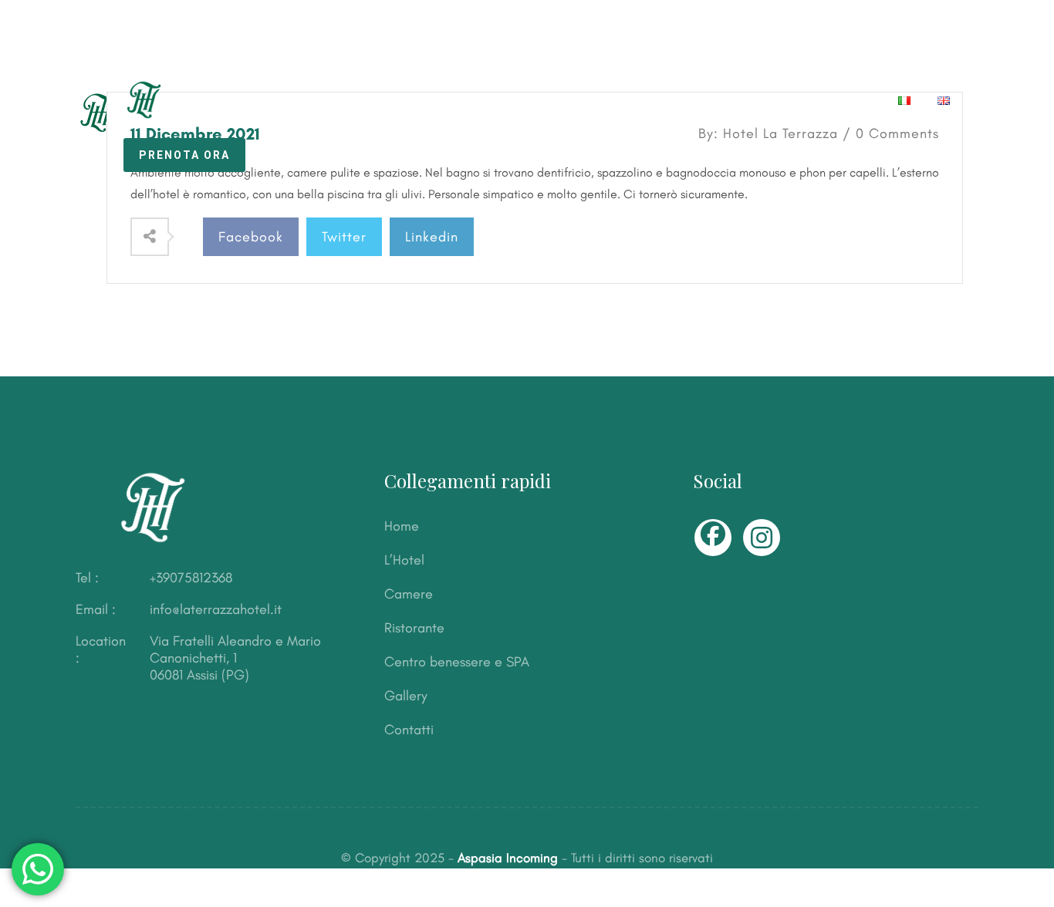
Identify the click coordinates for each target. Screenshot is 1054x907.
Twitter (344, 236)
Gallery (757, 100)
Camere (431, 100)
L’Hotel (355, 100)
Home (286, 100)
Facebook (250, 236)
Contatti (840, 100)
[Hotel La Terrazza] (124, 97)
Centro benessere (645, 100)
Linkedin (431, 236)
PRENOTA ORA (184, 155)
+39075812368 (191, 577)
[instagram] (761, 537)
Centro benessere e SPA (456, 661)
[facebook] (712, 537)
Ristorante (521, 100)
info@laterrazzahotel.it (216, 609)
